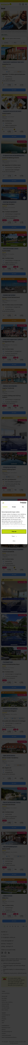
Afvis (14, 540)
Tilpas (13, 536)
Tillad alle (14, 531)
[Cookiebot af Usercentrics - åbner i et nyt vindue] (20, 503)
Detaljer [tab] (14, 506)
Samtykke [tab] (5, 506)
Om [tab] (23, 506)
